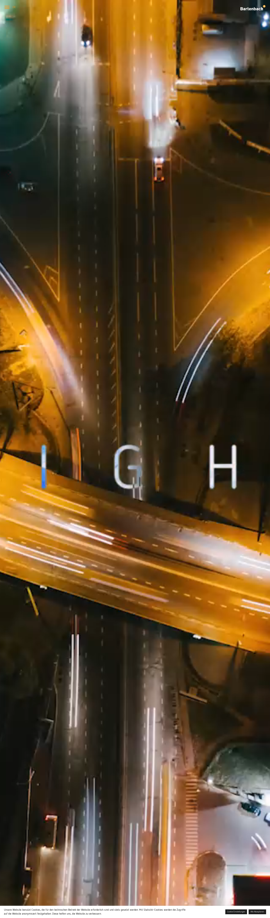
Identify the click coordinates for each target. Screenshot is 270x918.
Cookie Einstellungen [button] (236, 912)
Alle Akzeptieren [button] (257, 912)
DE (14, 7)
